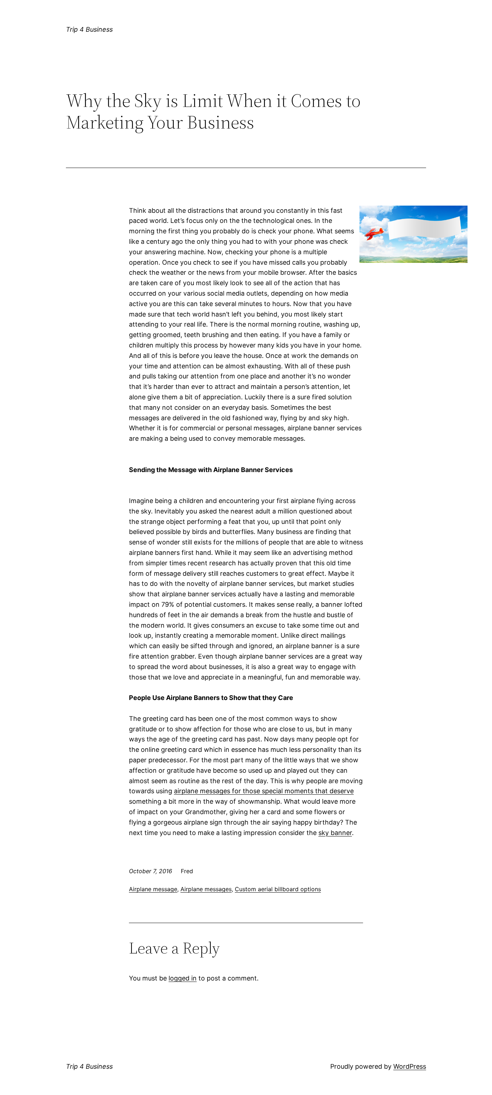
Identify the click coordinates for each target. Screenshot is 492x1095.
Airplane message (153, 889)
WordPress (409, 1066)
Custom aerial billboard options (278, 889)
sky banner (335, 832)
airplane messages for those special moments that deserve (264, 791)
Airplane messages (206, 889)
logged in (183, 978)
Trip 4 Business (89, 29)
